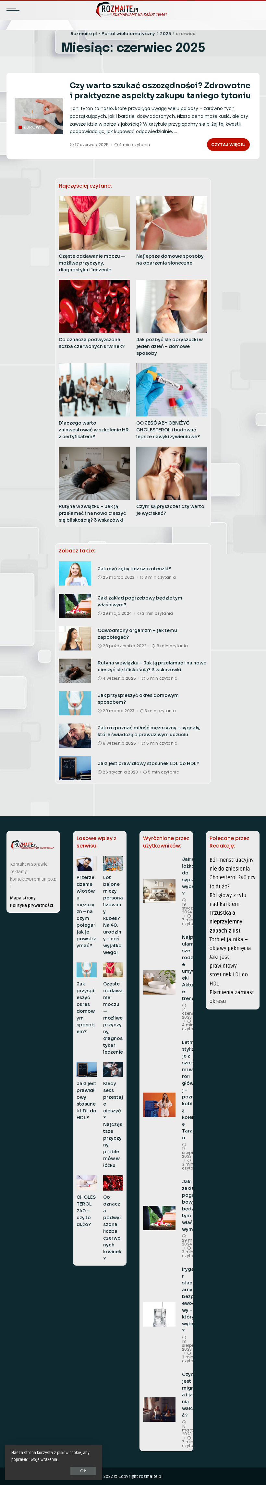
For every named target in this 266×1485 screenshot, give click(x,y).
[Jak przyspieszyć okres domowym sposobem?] (75, 703)
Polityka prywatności (31, 905)
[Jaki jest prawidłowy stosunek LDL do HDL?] (75, 768)
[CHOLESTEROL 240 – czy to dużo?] (87, 1182)
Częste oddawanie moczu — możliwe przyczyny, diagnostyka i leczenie (92, 263)
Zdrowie (33, 127)
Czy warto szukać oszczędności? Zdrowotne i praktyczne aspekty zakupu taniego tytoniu (160, 91)
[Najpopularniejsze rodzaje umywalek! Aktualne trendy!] (159, 982)
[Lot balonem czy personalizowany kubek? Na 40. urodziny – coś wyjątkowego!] (113, 863)
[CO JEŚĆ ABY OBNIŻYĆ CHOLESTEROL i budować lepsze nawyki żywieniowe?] (171, 389)
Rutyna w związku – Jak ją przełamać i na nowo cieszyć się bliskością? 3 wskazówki (92, 513)
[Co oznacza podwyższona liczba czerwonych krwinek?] (94, 306)
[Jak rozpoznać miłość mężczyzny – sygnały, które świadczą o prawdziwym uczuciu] (75, 736)
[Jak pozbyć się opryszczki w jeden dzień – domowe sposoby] (171, 306)
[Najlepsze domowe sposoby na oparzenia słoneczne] (171, 222)
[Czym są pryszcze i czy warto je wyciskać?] (171, 473)
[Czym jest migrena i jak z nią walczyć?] (159, 1409)
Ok (83, 1471)
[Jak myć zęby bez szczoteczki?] (75, 573)
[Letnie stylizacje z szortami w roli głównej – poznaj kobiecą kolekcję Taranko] (159, 1105)
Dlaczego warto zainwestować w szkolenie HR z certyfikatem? (94, 429)
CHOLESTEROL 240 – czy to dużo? (86, 1210)
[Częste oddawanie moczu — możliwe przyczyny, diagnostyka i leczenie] (94, 222)
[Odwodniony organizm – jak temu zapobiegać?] (75, 638)
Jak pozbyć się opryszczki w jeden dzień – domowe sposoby (169, 346)
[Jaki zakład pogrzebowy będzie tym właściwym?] (75, 606)
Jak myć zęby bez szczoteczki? (134, 569)
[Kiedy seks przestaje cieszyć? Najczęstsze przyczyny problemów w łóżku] (113, 1069)
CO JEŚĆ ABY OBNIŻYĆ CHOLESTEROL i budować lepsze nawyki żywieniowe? (168, 429)
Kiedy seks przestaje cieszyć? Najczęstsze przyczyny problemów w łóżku (113, 1124)
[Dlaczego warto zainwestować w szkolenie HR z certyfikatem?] (94, 389)
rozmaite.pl (151, 1476)
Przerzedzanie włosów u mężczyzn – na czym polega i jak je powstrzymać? (86, 911)
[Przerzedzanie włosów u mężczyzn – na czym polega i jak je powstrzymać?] (87, 863)
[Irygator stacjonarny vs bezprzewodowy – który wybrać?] (159, 1314)
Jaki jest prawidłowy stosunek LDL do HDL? (148, 763)
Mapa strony (23, 898)
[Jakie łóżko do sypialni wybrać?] (159, 891)
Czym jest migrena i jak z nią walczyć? (190, 1394)
